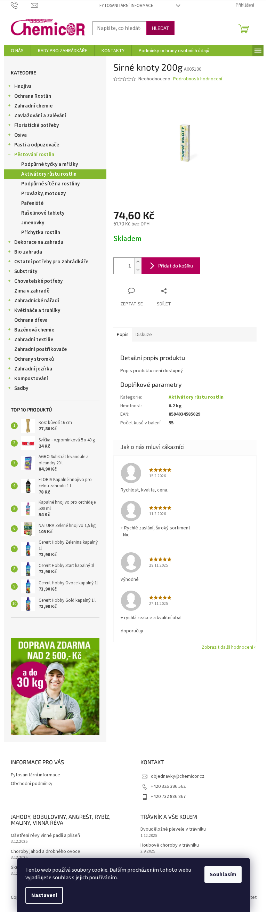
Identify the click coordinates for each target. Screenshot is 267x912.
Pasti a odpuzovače (36, 145)
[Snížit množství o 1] (138, 270)
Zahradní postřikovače (40, 349)
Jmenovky (32, 222)
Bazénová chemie (34, 330)
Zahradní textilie (33, 339)
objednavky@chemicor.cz (177, 776)
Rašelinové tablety (42, 213)
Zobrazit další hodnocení (227, 647)
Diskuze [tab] (144, 334)
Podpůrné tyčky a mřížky (49, 164)
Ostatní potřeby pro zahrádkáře (51, 261)
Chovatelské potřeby (38, 281)
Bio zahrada (28, 252)
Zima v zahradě (31, 291)
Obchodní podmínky (31, 783)
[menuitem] (17, 50)
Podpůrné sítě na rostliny (50, 183)
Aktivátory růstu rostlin (48, 174)
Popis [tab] (123, 334)
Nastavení (44, 895)
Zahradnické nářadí (36, 300)
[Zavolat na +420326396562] (21, 5)
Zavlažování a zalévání (40, 115)
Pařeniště (32, 203)
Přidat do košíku (175, 266)
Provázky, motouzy (43, 193)
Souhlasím (223, 874)
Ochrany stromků (34, 359)
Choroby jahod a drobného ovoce (45, 851)
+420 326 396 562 (168, 786)
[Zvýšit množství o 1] (138, 262)
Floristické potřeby (36, 125)
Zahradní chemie (33, 106)
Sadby (21, 388)
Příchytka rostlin (40, 232)
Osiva (20, 135)
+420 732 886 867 (168, 796)
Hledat (160, 28)
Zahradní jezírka (33, 369)
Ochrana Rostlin (32, 96)
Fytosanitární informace (126, 5)
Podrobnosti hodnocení (197, 79)
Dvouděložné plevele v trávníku (173, 829)
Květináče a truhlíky (37, 310)
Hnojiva (23, 86)
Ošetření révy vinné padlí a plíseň (45, 835)
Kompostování (31, 378)
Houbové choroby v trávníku (169, 845)
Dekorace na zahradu (38, 242)
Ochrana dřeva (31, 320)
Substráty (25, 271)
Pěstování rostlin (34, 154)
